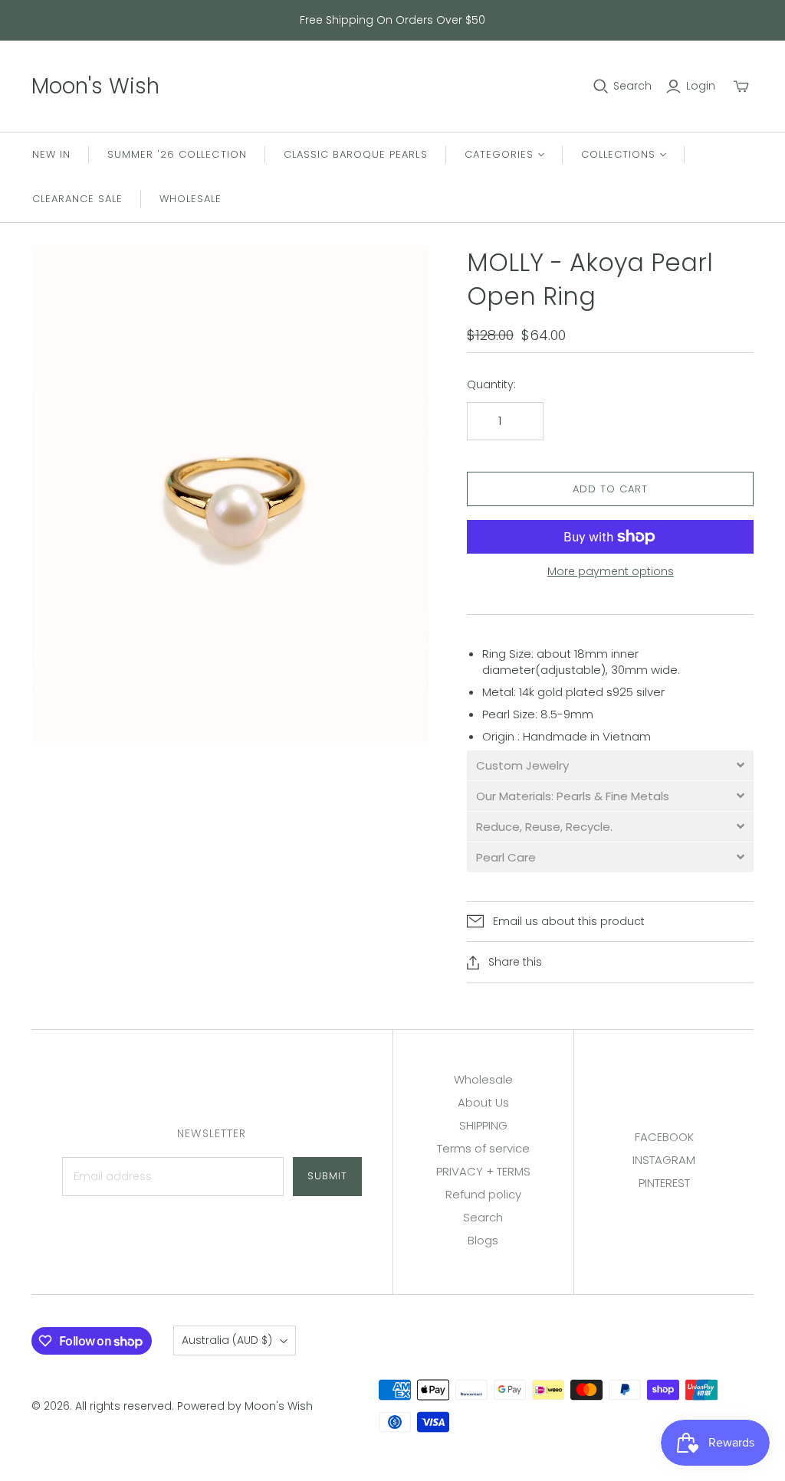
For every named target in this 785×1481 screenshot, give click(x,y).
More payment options (610, 571)
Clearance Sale (77, 198)
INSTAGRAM (663, 1160)
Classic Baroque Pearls (356, 154)
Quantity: (491, 385)
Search (632, 86)
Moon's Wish (95, 86)
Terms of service (483, 1148)
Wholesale (190, 198)
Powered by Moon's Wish (245, 1406)
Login (700, 86)
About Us (483, 1102)
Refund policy (483, 1194)
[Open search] (601, 86)
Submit (327, 1176)
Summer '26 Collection (177, 154)
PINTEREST (664, 1183)
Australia (227, 1340)
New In (51, 154)
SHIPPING (483, 1125)
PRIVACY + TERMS (483, 1171)
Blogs (483, 1240)
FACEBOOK (664, 1137)
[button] (610, 765)
